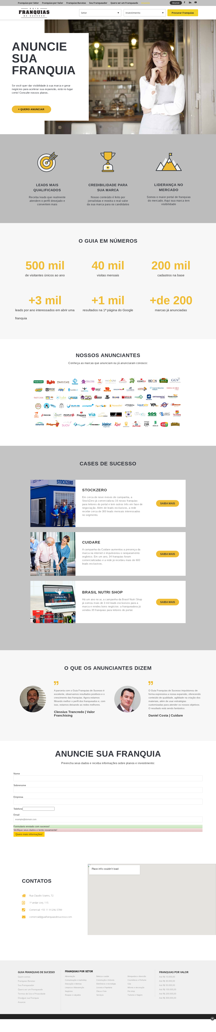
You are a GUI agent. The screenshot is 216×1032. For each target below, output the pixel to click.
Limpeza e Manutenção (74, 987)
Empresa (18, 797)
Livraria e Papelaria (104, 987)
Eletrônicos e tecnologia (106, 984)
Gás (129, 984)
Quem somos (24, 976)
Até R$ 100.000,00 (167, 989)
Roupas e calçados (73, 995)
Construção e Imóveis (105, 980)
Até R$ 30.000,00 (167, 981)
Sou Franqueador (98, 2)
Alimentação (70, 976)
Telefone (18, 808)
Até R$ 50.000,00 (167, 985)
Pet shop (131, 991)
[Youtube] (195, 2)
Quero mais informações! (29, 834)
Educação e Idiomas (73, 984)
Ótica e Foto (101, 991)
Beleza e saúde (102, 976)
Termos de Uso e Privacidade (31, 993)
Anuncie (145, 2)
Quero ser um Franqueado (124, 2)
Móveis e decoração (136, 987)
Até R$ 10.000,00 (167, 976)
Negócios (69, 991)
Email (16, 814)
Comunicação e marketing (75, 980)
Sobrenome (20, 785)
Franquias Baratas (76, 2)
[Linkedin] (190, 2)
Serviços (100, 995)
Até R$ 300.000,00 (167, 997)
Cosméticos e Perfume (137, 980)
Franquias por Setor (28, 2)
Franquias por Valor (52, 2)
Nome (17, 773)
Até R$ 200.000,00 (167, 993)
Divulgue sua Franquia (28, 997)
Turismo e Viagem (135, 995)
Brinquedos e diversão (137, 976)
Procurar (183, 12)
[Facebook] (184, 2)
